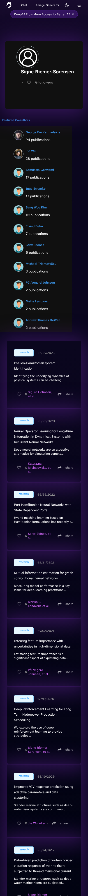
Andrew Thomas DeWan (43, 320)
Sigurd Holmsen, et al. (40, 394)
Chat (24, 5)
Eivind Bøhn (34, 226)
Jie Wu (31, 151)
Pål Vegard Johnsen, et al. (38, 672)
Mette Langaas (37, 301)
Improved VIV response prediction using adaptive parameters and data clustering (43, 792)
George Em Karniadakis (43, 132)
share (69, 394)
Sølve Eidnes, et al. (39, 536)
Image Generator (47, 5)
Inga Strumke (36, 188)
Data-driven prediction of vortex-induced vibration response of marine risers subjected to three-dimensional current (43, 865)
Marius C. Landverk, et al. (38, 604)
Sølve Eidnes (35, 245)
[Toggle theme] (66, 5)
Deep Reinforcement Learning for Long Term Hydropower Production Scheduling (42, 714)
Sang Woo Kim (36, 207)
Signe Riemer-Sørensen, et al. (39, 749)
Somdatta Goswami (40, 170)
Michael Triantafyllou (41, 264)
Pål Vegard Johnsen (40, 282)
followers (44, 82)
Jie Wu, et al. (37, 823)
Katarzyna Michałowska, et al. (39, 467)
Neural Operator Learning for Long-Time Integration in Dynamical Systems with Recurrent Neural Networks (43, 436)
